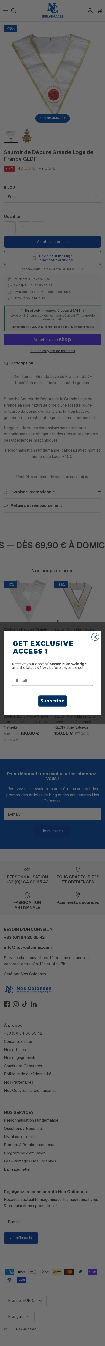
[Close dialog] (95, 637)
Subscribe (52, 700)
